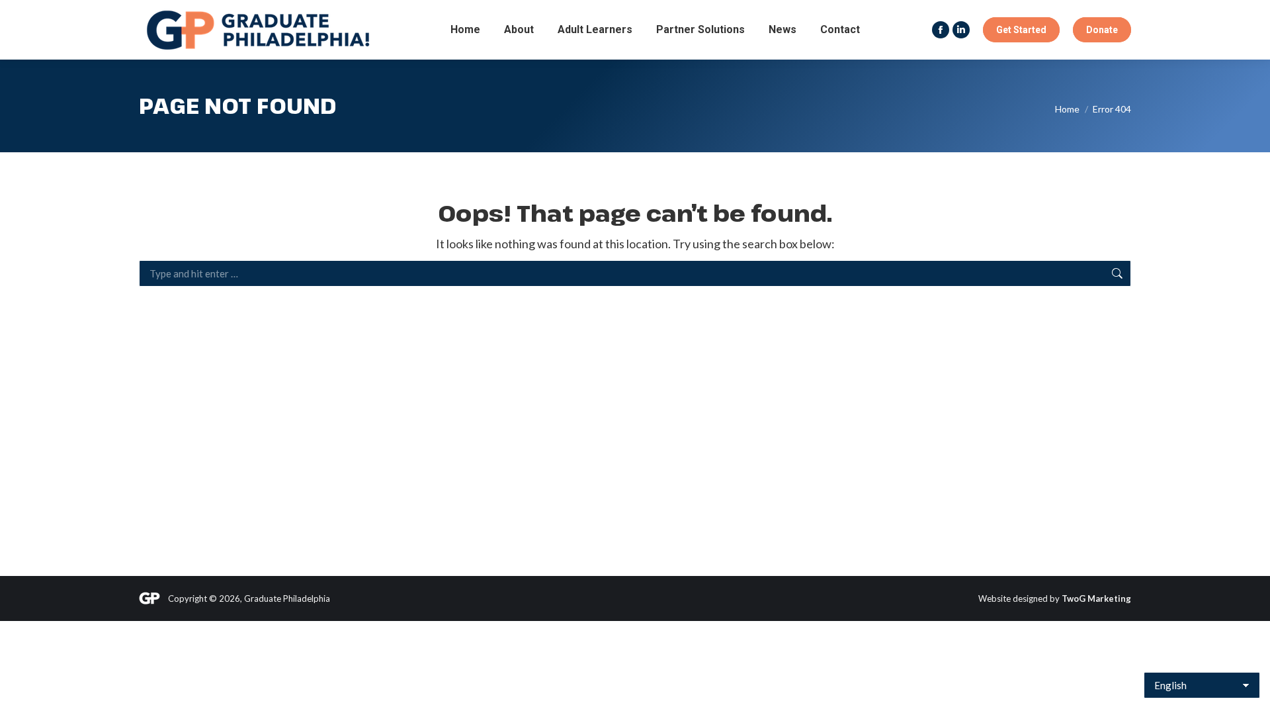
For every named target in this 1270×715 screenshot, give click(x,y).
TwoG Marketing (1096, 598)
